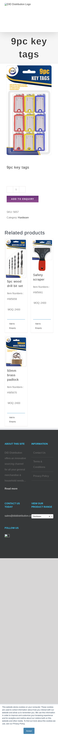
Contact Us (39, 452)
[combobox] (42, 516)
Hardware (23, 217)
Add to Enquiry (22, 199)
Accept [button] (29, 730)
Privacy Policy (41, 476)
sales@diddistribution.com (19, 515)
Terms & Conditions (39, 464)
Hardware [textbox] (41, 516)
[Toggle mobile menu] (52, 8)
